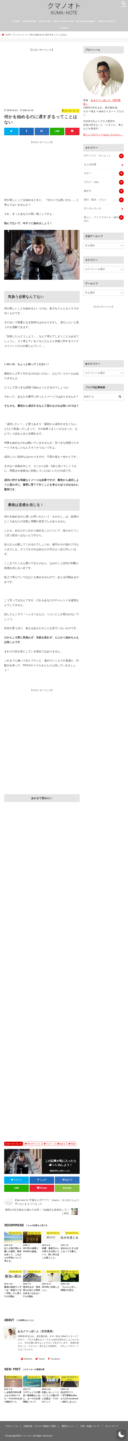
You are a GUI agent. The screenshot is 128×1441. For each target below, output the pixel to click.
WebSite (28, 1359)
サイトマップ (111, 1426)
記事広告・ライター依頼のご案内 (40, 1426)
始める (63, 1144)
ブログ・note (91, 182)
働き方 (87, 191)
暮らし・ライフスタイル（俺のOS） (101, 219)
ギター (87, 173)
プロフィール (11, 1426)
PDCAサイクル (34, 1144)
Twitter (41, 1359)
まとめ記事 (90, 164)
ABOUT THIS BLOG (106, 21)
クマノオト (26, 1436)
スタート (50, 1144)
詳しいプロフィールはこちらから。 (103, 134)
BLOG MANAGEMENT (85, 21)
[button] (121, 1434)
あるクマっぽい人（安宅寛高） (36, 1331)
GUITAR (16, 21)
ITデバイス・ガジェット (97, 155)
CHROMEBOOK (29, 21)
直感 (73, 1144)
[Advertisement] (42, 76)
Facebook (55, 1359)
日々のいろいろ (15, 1144)
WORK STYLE (45, 21)
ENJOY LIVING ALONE (63, 21)
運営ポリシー (68, 1426)
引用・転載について (90, 1426)
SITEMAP (64, 28)
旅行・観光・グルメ (95, 199)
